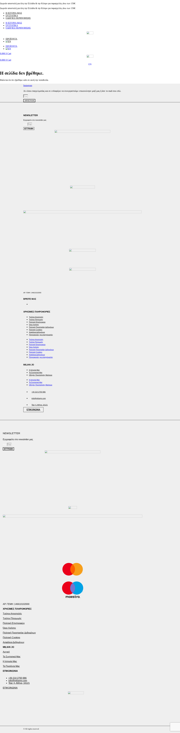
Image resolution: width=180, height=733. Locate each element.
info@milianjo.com (39, 398)
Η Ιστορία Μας (34, 370)
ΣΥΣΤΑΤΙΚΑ (12, 15)
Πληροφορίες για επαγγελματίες (41, 335)
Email (25, 124)
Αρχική (6, 652)
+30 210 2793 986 (39, 392)
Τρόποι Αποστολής (36, 317)
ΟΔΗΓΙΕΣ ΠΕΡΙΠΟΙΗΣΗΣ (18, 18)
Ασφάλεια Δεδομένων (37, 332)
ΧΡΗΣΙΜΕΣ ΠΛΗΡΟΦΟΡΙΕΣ (17, 609)
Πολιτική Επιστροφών (37, 322)
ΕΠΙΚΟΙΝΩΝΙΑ (10, 671)
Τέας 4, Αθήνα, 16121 (40, 405)
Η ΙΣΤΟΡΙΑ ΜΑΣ (14, 13)
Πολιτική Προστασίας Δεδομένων (41, 327)
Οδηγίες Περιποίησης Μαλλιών (40, 375)
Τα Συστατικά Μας (35, 373)
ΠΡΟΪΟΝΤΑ (11, 39)
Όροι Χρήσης (34, 325)
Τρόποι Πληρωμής (36, 320)
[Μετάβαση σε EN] (93, 41)
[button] (90, 609)
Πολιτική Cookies (35, 330)
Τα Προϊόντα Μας (11, 666)
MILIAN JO (8, 647)
